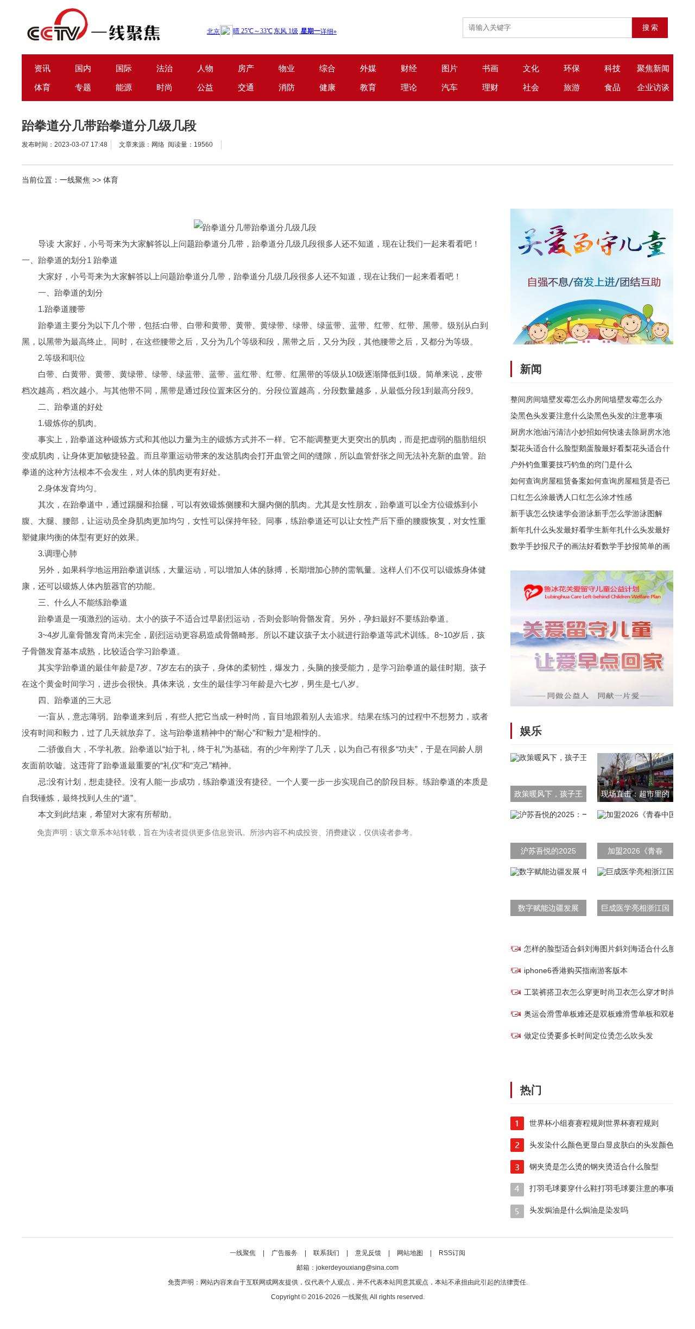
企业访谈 (653, 87)
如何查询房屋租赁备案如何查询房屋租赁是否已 (590, 481)
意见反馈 (369, 1253)
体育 (42, 87)
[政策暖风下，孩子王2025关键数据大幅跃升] (583, 757)
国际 (124, 68)
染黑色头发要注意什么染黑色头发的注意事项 (586, 415)
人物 (205, 68)
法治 (164, 68)
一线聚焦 (75, 179)
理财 (490, 87)
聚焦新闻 (653, 68)
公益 (205, 87)
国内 (83, 68)
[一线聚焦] (113, 24)
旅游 (572, 87)
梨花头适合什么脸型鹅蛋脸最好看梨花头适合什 (590, 448)
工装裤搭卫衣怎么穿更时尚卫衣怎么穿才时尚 (600, 992)
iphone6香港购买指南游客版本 (576, 970)
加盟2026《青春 (635, 851)
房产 (246, 68)
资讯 (42, 68)
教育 (368, 87)
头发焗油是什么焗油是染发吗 (578, 1210)
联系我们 (326, 1253)
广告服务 (284, 1253)
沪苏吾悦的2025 (548, 851)
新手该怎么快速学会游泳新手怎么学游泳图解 (586, 513)
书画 (490, 68)
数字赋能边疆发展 (548, 908)
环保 (572, 68)
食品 (612, 87)
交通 (246, 87)
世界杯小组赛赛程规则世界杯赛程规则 (594, 1123)
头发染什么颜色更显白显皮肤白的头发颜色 (601, 1144)
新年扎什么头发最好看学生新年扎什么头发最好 (590, 529)
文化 (531, 68)
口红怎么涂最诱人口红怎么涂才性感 (571, 497)
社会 (531, 87)
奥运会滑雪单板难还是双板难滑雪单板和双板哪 (604, 1014)
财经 (409, 68)
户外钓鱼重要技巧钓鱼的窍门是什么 (571, 464)
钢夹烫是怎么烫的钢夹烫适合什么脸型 (594, 1166)
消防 (287, 87)
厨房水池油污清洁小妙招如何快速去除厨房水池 (590, 432)
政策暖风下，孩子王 (548, 793)
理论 (409, 87)
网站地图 (410, 1253)
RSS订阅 (452, 1253)
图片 (449, 68)
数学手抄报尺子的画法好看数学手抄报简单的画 (590, 546)
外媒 (368, 68)
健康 (327, 87)
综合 (327, 68)
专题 (83, 87)
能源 (124, 87)
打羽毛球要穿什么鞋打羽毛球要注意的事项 (601, 1188)
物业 (287, 68)
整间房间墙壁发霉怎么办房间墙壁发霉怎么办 (586, 399)
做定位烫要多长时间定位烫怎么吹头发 (588, 1035)
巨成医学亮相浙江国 (635, 908)
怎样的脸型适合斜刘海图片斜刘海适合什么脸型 (604, 948)
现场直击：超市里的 (635, 793)
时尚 (164, 87)
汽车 (449, 87)
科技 (612, 68)
